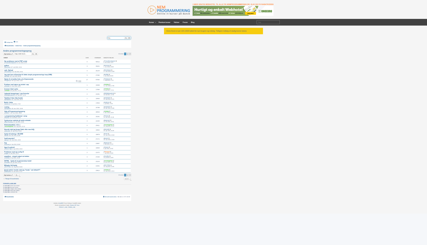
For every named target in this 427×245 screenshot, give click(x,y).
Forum (185, 22)
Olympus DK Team (74, 205)
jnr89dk (7, 76)
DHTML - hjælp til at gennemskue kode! (17, 161)
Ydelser (176, 22)
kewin (6, 135)
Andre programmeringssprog (17, 51)
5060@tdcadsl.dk (10, 95)
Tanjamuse (8, 80)
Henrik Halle (8, 149)
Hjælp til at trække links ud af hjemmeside (18, 79)
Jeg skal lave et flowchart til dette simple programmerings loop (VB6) (28, 74)
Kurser (151, 22)
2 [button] (127, 54)
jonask (7, 140)
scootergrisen (9, 126)
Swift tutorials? (9, 138)
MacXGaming (9, 122)
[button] (130, 54)
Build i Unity (8, 102)
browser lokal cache (11, 89)
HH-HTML (8, 167)
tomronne (7, 67)
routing (6, 107)
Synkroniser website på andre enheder (17, 120)
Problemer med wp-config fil (14, 152)
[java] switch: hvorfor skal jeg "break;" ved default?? (22, 170)
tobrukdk (7, 131)
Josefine (7, 158)
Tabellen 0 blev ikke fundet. (13, 98)
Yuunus (7, 117)
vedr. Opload (8, 70)
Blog (192, 22)
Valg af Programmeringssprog (14, 111)
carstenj (7, 144)
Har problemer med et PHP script (15, 61)
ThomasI (107, 151)
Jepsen (107, 147)
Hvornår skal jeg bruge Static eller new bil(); (19, 129)
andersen (7, 104)
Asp (5, 143)
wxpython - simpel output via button (16, 156)
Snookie (7, 86)
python (6, 65)
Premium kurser (164, 22)
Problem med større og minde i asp (16, 84)
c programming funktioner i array (15, 116)
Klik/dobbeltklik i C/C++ (12, 125)
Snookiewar (8, 71)
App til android (9, 147)
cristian (107, 84)
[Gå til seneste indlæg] (116, 61)
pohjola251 (8, 99)
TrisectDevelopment (10, 62)
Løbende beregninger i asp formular (16, 93)
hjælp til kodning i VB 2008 (13, 134)
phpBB (61, 203)
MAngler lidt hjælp (10, 165)
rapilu (6, 153)
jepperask (107, 120)
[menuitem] (16, 41)
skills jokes (8, 171)
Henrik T (7, 113)
